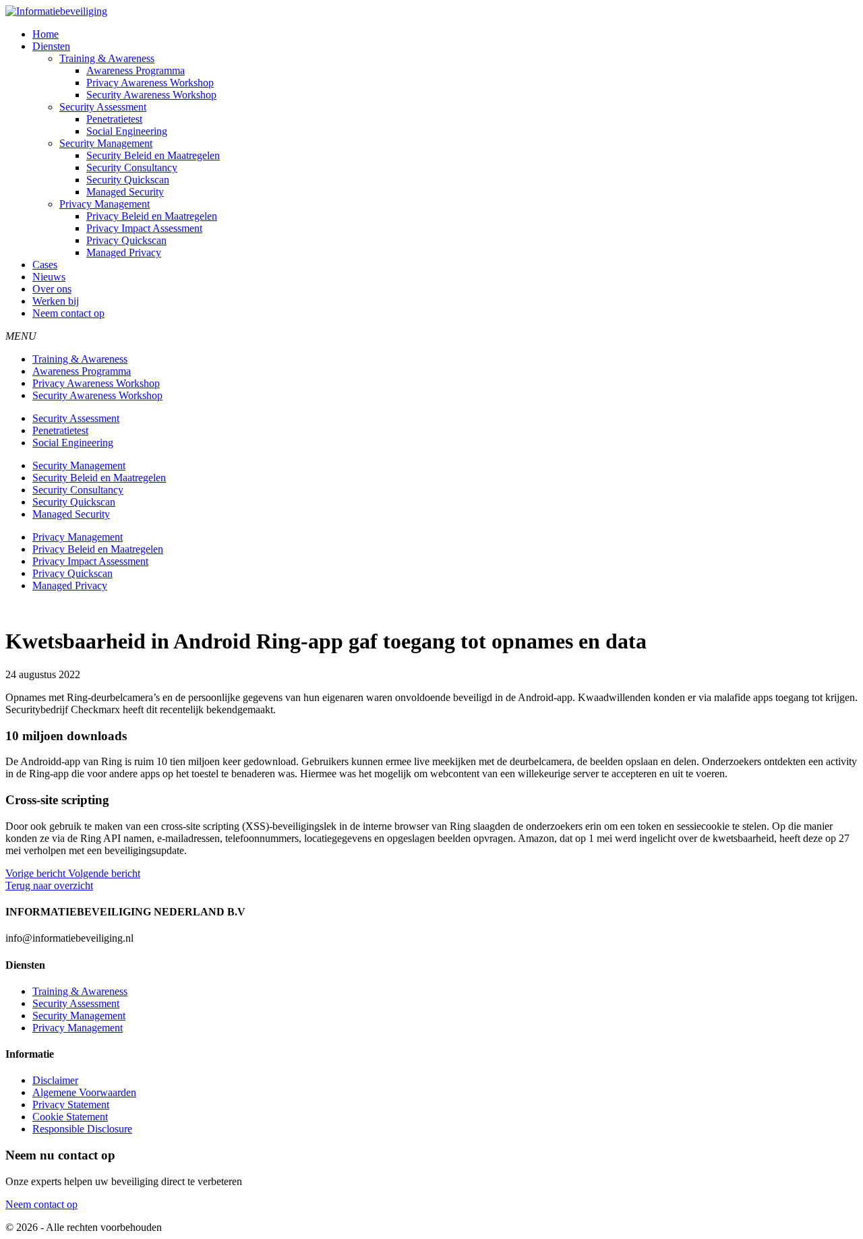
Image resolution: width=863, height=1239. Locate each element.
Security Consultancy (131, 167)
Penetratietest (114, 119)
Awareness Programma (135, 70)
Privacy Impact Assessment (144, 228)
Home (45, 34)
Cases (44, 264)
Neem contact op (68, 313)
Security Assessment (102, 107)
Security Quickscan (127, 179)
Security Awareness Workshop (151, 94)
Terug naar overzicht (49, 885)
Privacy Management (104, 204)
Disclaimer (55, 1080)
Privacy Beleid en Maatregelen (151, 216)
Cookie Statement (70, 1116)
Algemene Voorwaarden (84, 1092)
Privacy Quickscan (126, 240)
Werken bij (55, 301)
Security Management (105, 143)
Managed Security (125, 192)
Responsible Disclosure (82, 1129)
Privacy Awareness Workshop (150, 82)
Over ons (51, 289)
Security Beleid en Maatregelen (153, 155)
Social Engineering (126, 131)
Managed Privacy (123, 252)
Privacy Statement (70, 1104)
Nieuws (48, 276)
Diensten (51, 46)
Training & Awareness (106, 58)
